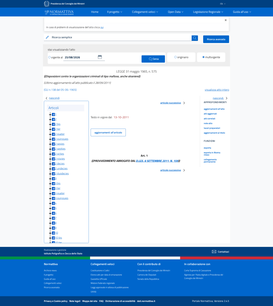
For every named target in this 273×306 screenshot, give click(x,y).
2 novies (60, 158)
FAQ (101, 301)
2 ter (57, 129)
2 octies (59, 154)
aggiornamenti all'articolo (108, 132)
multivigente (212, 57)
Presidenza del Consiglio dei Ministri (153, 270)
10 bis (58, 238)
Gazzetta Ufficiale (99, 279)
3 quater (60, 193)
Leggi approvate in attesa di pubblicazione (110, 287)
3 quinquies (61, 198)
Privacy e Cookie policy (56, 301)
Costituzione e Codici (100, 270)
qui (101, 27)
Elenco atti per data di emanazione (106, 274)
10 (56, 233)
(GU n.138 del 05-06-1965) (60, 90)
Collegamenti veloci (53, 283)
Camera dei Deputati (146, 274)
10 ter (58, 242)
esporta (207, 147)
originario (182, 57)
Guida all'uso (49, 279)
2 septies (60, 149)
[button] (99, 57)
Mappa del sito (90, 301)
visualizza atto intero (217, 90)
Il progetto (48, 274)
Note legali (75, 301)
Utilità (93, 291)
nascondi (54, 98)
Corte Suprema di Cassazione (197, 270)
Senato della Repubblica (148, 279)
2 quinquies (61, 139)
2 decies (59, 163)
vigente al (57, 57)
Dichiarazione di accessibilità (120, 301)
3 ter (57, 188)
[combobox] (121, 37)
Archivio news (50, 270)
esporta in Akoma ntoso (212, 153)
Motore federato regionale (103, 283)
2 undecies (61, 168)
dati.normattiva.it (146, 301)
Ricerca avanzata (216, 39)
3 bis (57, 183)
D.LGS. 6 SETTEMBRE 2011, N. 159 (157, 161)
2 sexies (59, 144)
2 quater (60, 134)
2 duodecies (62, 173)
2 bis (57, 124)
